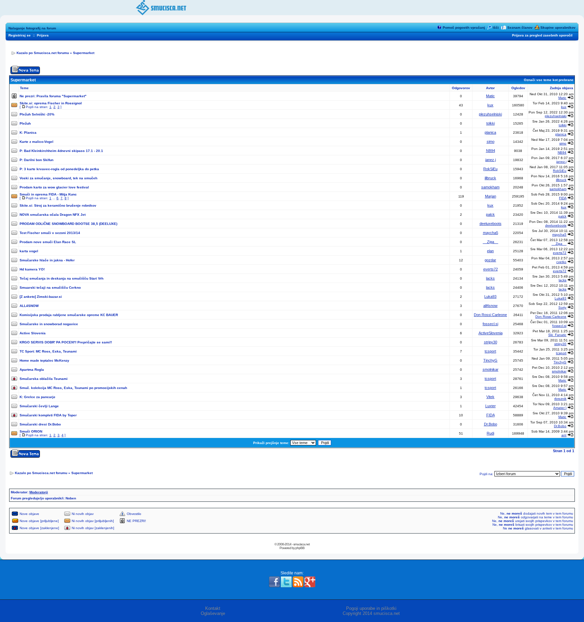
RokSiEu (490, 169)
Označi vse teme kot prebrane (549, 80)
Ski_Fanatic (557, 335)
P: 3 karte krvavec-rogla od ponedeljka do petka (59, 169)
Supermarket (83, 53)
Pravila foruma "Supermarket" (61, 96)
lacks (490, 278)
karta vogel (29, 251)
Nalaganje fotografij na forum (32, 28)
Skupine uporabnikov (558, 27)
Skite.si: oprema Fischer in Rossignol (51, 103)
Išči (496, 27)
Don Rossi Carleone (490, 315)
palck (490, 214)
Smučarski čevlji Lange (39, 406)
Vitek (490, 397)
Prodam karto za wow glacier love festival (54, 187)
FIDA (562, 198)
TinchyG (490, 360)
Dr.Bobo (490, 424)
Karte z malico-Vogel (36, 142)
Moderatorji (38, 492)
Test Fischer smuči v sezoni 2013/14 (50, 233)
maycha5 (490, 233)
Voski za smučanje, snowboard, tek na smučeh (58, 178)
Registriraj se (19, 35)
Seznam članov (520, 27)
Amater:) (559, 408)
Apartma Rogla (32, 369)
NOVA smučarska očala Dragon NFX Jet (53, 214)
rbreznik (560, 398)
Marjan (490, 196)
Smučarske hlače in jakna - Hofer (47, 260)
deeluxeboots (491, 224)
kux (490, 105)
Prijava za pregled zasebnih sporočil (542, 35)
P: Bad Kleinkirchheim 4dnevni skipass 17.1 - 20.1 (61, 151)
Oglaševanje (213, 613)
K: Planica (28, 132)
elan (490, 251)
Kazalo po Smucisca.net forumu (43, 53)
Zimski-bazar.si (49, 297)
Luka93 (490, 296)
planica (490, 132)
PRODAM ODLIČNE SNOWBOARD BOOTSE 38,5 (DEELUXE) (68, 224)
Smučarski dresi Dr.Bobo (40, 424)
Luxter (490, 406)
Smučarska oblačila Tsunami (44, 379)
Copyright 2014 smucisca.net (371, 613)
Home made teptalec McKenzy (44, 360)
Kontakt (212, 608)
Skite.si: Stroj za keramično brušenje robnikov (58, 205)
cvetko (561, 262)
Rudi (490, 433)
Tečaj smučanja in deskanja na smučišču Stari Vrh (61, 278)
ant (563, 435)
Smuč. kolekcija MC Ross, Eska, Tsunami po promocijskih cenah (73, 388)
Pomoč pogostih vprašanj (464, 27)
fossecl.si (490, 324)
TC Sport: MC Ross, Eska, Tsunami (48, 351)
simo (490, 141)
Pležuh (25, 123)
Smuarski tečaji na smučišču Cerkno (50, 287)
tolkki (490, 123)
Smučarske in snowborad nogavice (49, 324)
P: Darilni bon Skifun (36, 160)
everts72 (559, 253)
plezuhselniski (490, 114)
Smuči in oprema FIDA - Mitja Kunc (48, 194)
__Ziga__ (490, 242)
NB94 (490, 151)
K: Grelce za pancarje (37, 397)
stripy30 (490, 342)
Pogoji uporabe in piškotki (371, 608)
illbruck (490, 178)
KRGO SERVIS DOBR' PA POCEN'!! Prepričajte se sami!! (66, 342)
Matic (490, 96)
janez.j (490, 160)
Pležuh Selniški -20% (37, 114)
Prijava (43, 35)
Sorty (562, 307)
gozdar (490, 260)
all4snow (490, 306)
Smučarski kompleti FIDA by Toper (48, 415)
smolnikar (490, 369)
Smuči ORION (31, 431)
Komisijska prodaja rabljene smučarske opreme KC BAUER (69, 315)
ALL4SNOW (29, 306)
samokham (490, 187)
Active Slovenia (33, 333)
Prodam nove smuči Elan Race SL (48, 242)
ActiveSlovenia (491, 333)
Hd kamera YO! (32, 269)
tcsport (490, 351)
